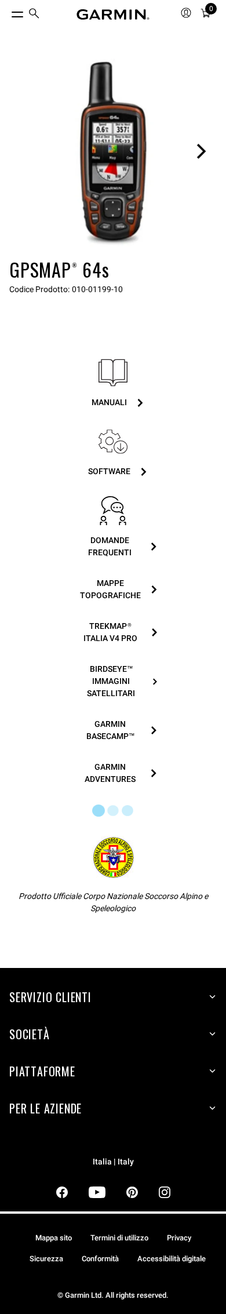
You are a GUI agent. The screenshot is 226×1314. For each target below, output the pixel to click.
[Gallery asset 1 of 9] (113, 151)
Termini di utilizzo (119, 1237)
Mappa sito (53, 1237)
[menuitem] (34, 15)
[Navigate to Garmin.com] (113, 14)
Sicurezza (46, 1258)
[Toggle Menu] (7, 11)
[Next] (201, 151)
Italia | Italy (113, 1162)
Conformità (100, 1258)
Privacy (179, 1237)
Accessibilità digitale (171, 1258)
